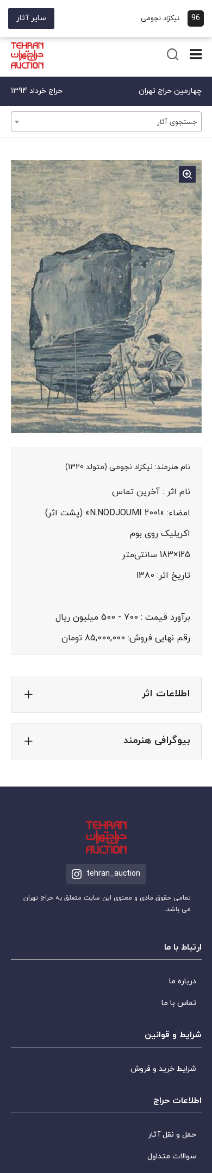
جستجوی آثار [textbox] (177, 122)
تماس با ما (178, 1003)
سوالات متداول (171, 1156)
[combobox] (106, 121)
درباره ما (182, 981)
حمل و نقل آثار (172, 1135)
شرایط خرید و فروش (163, 1069)
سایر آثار (31, 18)
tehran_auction (113, 874)
